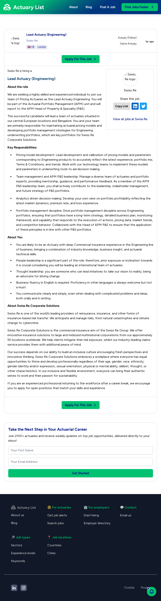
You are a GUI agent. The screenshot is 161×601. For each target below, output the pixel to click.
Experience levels (23, 553)
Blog (89, 7)
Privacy (145, 587)
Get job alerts (57, 515)
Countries (54, 545)
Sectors (16, 545)
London (42, 46)
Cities (51, 553)
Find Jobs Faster (136, 7)
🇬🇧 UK (31, 46)
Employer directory (97, 523)
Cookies (129, 587)
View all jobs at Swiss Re (130, 119)
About (73, 7)
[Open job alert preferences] (151, 591)
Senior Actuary (128, 43)
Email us (125, 515)
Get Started (80, 473)
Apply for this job (78, 59)
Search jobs (55, 523)
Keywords (18, 561)
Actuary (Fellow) (127, 37)
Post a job (107, 7)
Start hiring (91, 515)
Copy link (121, 106)
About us (17, 515)
